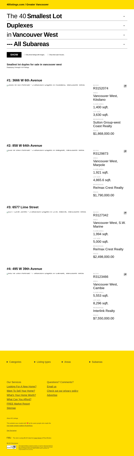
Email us (51, 386)
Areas (67, 362)
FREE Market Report (18, 403)
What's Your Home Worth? (21, 395)
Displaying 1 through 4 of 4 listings (18, 67)
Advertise (52, 395)
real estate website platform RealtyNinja (19, 425)
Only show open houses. (56, 55)
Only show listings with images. (35, 55)
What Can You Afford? (19, 399)
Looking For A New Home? (21, 386)
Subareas (97, 362)
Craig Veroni (37, 438)
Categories (15, 362)
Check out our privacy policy (62, 390)
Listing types (44, 362)
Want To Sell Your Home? (21, 390)
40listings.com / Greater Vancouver (28, 4)
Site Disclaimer (12, 430)
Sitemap (11, 408)
